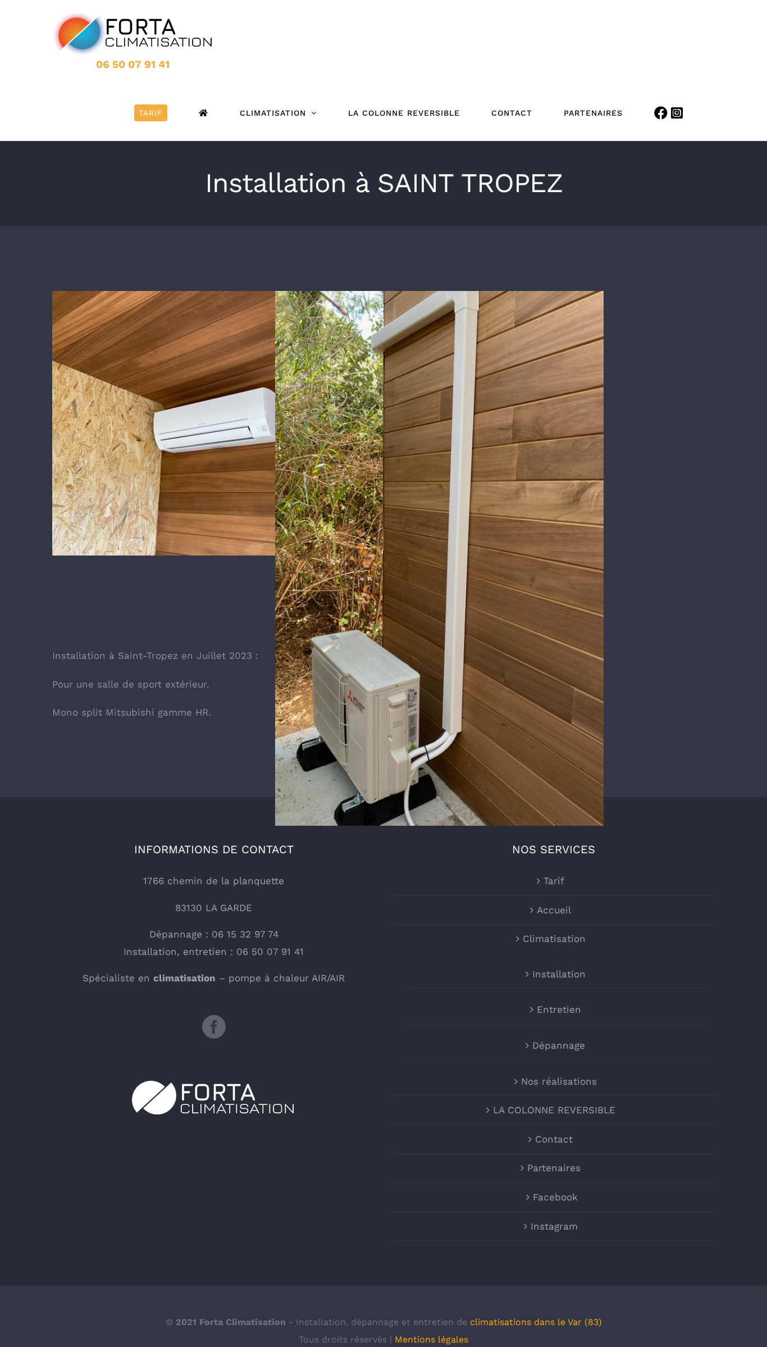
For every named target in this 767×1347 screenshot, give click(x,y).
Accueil (554, 910)
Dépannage (558, 1045)
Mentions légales (431, 1339)
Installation (559, 974)
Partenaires (554, 1167)
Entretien (559, 1009)
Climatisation (554, 938)
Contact (554, 1139)
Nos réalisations (559, 1081)
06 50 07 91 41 (133, 64)
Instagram (554, 1226)
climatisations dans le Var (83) (536, 1322)
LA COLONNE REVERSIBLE (554, 1110)
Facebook (555, 1197)
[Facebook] (214, 1027)
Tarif (554, 880)
